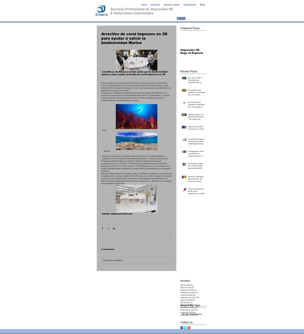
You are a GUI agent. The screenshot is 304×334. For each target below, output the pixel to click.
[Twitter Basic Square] (185, 327)
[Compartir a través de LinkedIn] (114, 228)
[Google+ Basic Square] (189, 327)
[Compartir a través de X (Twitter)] (108, 228)
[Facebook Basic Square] (181, 327)
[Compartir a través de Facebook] (102, 228)
